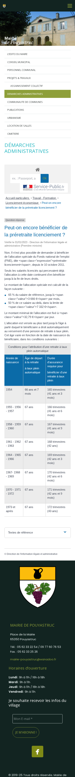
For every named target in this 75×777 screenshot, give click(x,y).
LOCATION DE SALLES (19, 125)
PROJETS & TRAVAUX (19, 78)
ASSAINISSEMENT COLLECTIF (26, 86)
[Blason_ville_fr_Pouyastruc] (37, 587)
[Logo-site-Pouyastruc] (5, 6)
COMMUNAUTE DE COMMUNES (25, 102)
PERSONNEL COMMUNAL (21, 70)
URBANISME (14, 118)
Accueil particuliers (18, 198)
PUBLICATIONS (15, 109)
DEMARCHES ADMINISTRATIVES (25, 94)
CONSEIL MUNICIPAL (18, 62)
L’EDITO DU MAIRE (17, 54)
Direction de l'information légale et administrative (32, 554)
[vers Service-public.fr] (44, 188)
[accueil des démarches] (37, 169)
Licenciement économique (22, 202)
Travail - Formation (44, 198)
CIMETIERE (13, 133)
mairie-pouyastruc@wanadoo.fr (33, 659)
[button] (69, 5)
